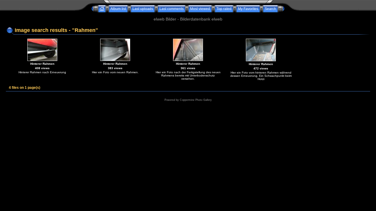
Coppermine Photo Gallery (196, 99)
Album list (118, 9)
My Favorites (248, 9)
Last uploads (142, 9)
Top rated (223, 9)
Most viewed (200, 9)
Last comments (172, 9)
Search (270, 9)
